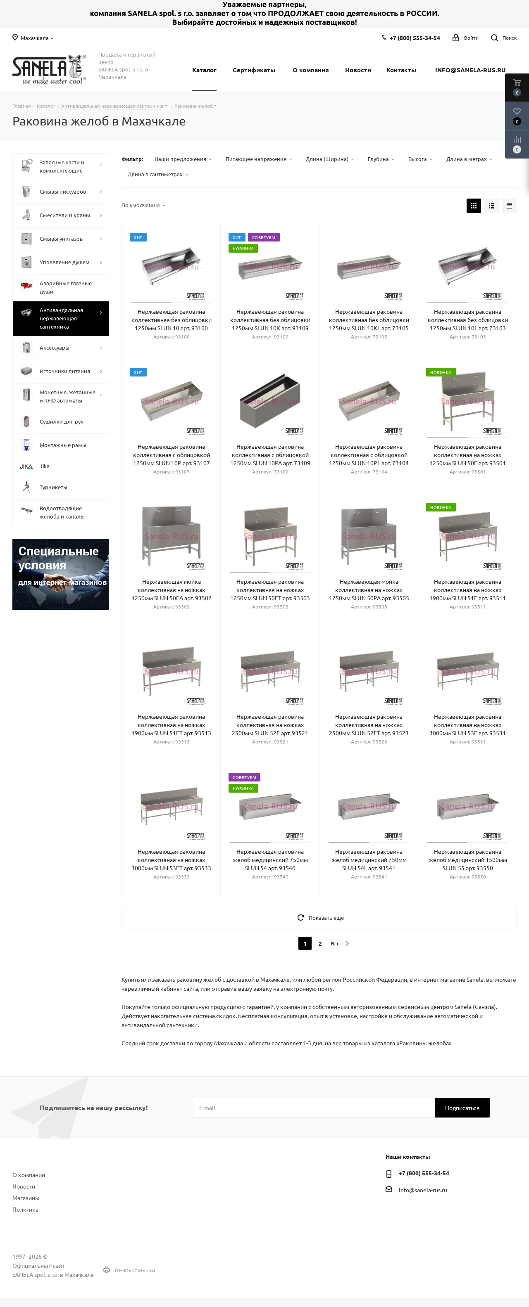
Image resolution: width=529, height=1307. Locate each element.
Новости (23, 1186)
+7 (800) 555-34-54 (415, 37)
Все (335, 943)
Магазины (26, 1197)
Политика (25, 1209)
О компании (28, 1174)
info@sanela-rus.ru (423, 1189)
